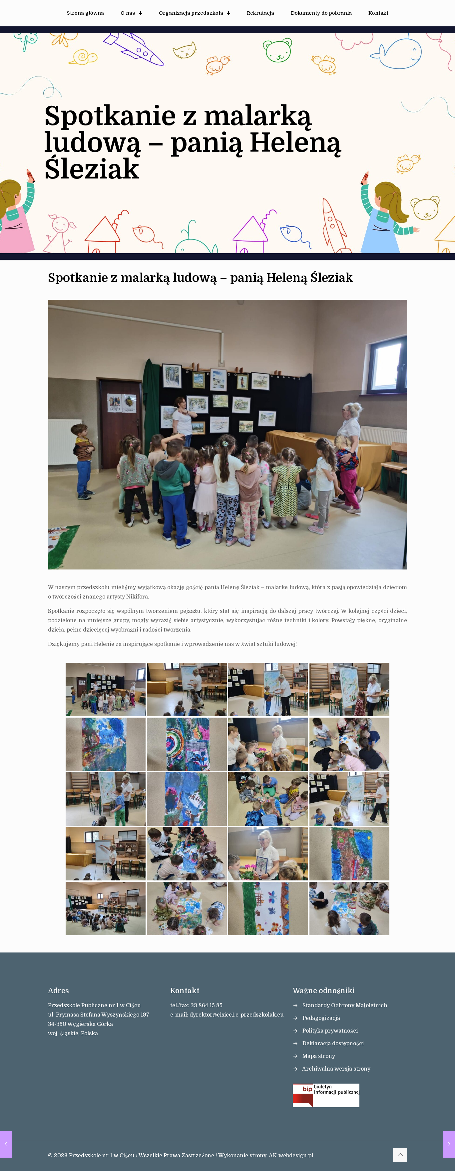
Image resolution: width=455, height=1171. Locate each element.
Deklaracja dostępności (333, 1044)
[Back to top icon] (400, 1155)
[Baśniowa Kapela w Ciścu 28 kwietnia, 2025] (449, 1144)
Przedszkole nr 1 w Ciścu (102, 1156)
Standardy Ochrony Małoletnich (344, 1006)
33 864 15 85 (207, 1006)
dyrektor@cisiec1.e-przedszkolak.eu (237, 1015)
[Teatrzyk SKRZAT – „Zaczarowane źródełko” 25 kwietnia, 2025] (6, 1144)
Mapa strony (318, 1056)
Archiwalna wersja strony (336, 1069)
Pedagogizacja (321, 1018)
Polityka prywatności (330, 1031)
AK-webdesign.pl (291, 1156)
